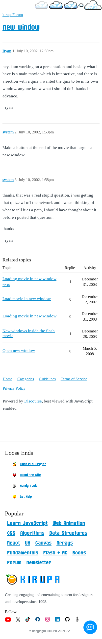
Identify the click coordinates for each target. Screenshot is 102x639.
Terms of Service (74, 379)
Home (7, 379)
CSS (11, 533)
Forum (14, 563)
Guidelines (47, 379)
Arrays (64, 543)
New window (20, 27)
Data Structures (68, 533)
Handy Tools (28, 486)
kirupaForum (12, 15)
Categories (25, 379)
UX (27, 543)
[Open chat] (90, 627)
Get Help (26, 497)
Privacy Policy (14, 388)
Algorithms (32, 533)
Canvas (43, 543)
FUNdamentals (22, 553)
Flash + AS (55, 553)
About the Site (30, 475)
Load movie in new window (26, 298)
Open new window (18, 350)
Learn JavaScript (27, 523)
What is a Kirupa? (33, 464)
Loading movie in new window (29, 278)
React (13, 543)
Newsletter (38, 563)
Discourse (33, 401)
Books (79, 553)
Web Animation (68, 523)
